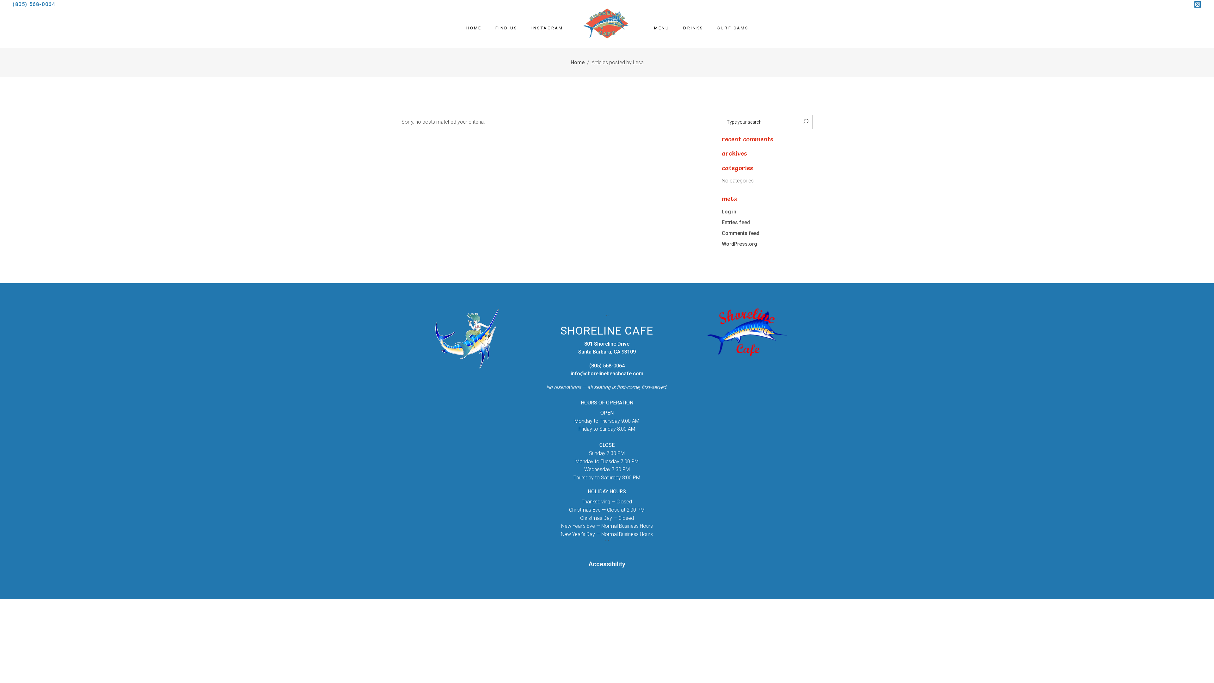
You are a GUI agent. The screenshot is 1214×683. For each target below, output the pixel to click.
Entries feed (736, 222)
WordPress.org (739, 244)
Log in (729, 212)
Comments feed (740, 233)
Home (578, 62)
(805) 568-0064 (34, 4)
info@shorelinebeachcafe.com (607, 374)
